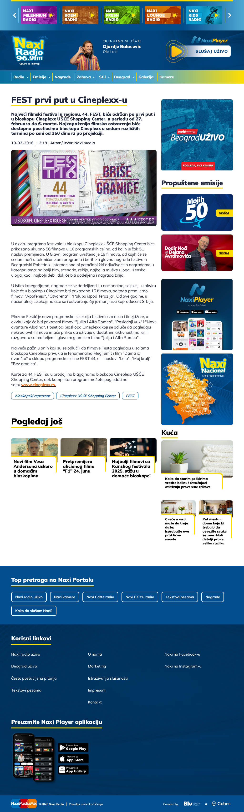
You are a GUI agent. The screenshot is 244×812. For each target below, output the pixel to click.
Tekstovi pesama (180, 597)
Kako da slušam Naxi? (33, 610)
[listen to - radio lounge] (80, 15)
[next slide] (229, 15)
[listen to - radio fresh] (39, 15)
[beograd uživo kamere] (197, 135)
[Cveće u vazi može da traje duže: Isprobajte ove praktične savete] (178, 509)
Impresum (97, 690)
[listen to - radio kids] (121, 15)
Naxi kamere (64, 597)
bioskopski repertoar (32, 396)
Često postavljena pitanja (34, 678)
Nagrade (212, 597)
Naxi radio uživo (29, 597)
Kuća (169, 432)
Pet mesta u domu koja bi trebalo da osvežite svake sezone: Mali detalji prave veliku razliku (215, 531)
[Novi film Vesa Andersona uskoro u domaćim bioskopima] (34, 450)
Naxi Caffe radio (100, 597)
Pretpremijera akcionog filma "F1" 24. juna (79, 466)
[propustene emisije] (197, 212)
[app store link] (73, 759)
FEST (130, 396)
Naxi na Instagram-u (182, 666)
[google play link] (73, 748)
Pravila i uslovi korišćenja (86, 804)
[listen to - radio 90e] (163, 15)
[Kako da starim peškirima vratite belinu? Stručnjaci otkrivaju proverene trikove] (197, 459)
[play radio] (198, 50)
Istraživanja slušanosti (108, 678)
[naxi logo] (29, 50)
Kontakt (95, 702)
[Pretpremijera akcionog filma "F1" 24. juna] (84, 450)
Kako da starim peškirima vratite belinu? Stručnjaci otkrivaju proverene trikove (188, 483)
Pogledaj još (36, 421)
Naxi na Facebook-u (182, 654)
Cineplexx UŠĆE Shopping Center (88, 396)
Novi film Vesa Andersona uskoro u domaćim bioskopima (33, 468)
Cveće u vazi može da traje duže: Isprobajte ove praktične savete (177, 529)
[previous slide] (14, 15)
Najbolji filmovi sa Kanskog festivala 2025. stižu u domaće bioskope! (131, 468)
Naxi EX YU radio (140, 597)
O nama (95, 654)
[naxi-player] (197, 315)
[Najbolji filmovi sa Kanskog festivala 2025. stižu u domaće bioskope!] (133, 450)
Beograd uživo (24, 666)
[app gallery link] (73, 770)
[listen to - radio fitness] (204, 15)
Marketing (97, 666)
